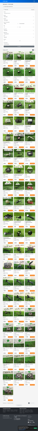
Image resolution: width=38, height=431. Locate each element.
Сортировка (6, 42)
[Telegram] (28, 422)
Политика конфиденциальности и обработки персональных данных (31, 426)
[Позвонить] (33, 422)
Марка (5, 15)
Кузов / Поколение (6, 22)
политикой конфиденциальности (22, 429)
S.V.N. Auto (5, 1)
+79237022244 (17, 418)
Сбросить (32, 9)
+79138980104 (17, 419)
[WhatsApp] (30, 422)
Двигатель (5, 32)
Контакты (29, 417)
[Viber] (32, 422)
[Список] (34, 50)
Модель (5, 18)
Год (4, 25)
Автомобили (30, 416)
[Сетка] (33, 50)
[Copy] (16, 417)
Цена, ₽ (5, 39)
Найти (19, 46)
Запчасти (29, 415)
